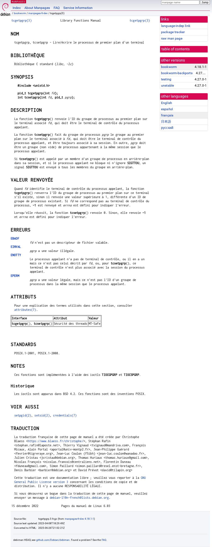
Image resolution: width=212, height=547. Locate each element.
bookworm (20, 13)
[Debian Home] (5, 8)
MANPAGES (18, 1)
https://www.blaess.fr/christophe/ (55, 441)
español (167, 109)
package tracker (173, 32)
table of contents (175, 49)
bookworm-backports (177, 73)
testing (166, 79)
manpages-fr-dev (38, 13)
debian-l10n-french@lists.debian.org (79, 497)
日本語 (166, 121)
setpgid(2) (22, 415)
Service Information (78, 8)
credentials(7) (65, 415)
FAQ (57, 8)
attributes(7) (25, 309)
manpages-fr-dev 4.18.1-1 (79, 518)
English (166, 103)
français (167, 115)
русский (167, 128)
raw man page (171, 38)
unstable (167, 85)
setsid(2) (41, 415)
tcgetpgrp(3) (21, 20)
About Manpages (37, 8)
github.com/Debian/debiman (53, 540)
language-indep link (175, 26)
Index (17, 8)
